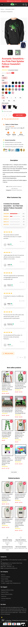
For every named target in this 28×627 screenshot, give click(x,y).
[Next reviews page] (25, 357)
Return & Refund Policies (6, 594)
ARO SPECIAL (14, 188)
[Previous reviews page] (17, 357)
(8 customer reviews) (13, 70)
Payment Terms (4, 592)
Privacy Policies (4, 579)
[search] (23, 4)
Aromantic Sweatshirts (7, 11)
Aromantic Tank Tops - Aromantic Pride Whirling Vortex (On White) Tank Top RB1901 (20, 435)
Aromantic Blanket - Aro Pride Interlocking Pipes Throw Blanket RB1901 (7, 410)
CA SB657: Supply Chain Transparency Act (11, 583)
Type (3, 75)
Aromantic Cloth (9, 9)
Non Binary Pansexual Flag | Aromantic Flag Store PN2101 (20, 459)
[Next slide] (25, 31)
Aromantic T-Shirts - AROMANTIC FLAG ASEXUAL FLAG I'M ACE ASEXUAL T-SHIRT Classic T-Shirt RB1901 (7, 386)
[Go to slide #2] (18, 52)
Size (3, 95)
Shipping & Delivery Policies (7, 590)
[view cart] (26, 4)
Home (2, 9)
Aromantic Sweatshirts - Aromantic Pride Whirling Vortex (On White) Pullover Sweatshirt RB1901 (7, 497)
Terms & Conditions (5, 576)
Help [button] (25, 625)
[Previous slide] (2, 31)
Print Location (5, 103)
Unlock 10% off (3, 620)
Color (3, 80)
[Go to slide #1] (10, 52)
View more (14, 472)
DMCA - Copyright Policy (6, 581)
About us (3, 574)
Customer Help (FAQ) (6, 598)
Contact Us (3, 596)
